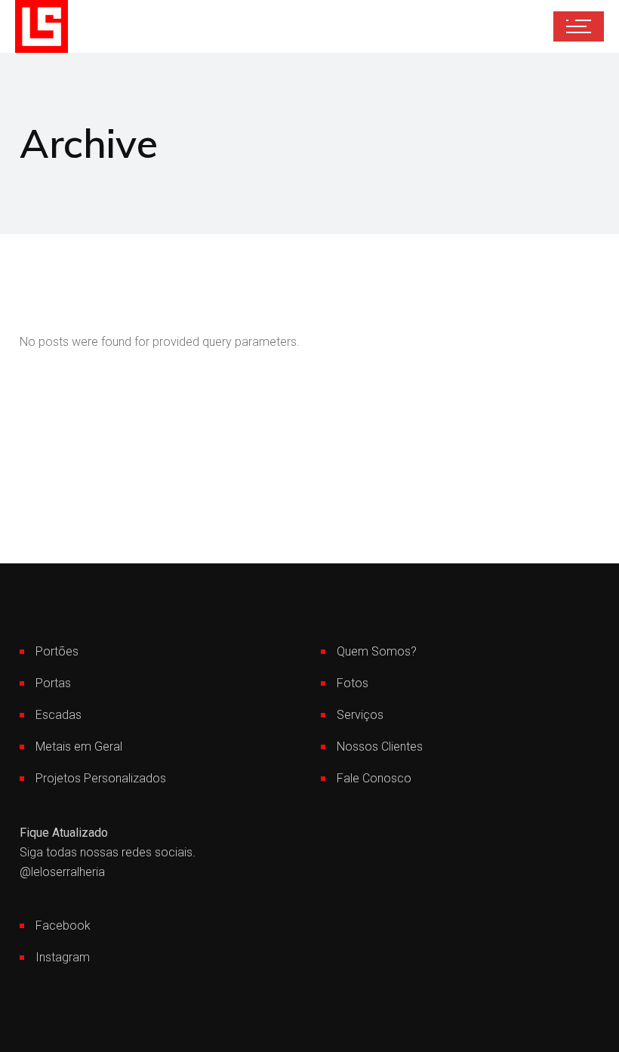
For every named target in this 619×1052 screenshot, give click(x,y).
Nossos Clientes (380, 746)
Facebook (63, 925)
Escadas (58, 715)
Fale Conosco (374, 778)
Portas (53, 683)
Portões (57, 651)
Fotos (352, 683)
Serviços (360, 715)
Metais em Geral (78, 746)
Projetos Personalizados (100, 778)
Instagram (62, 957)
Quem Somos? (377, 651)
